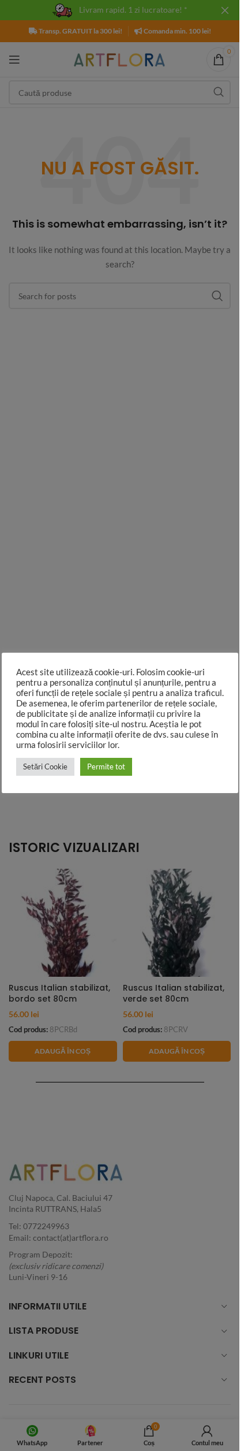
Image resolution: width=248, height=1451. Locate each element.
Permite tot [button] (106, 766)
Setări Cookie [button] (45, 766)
